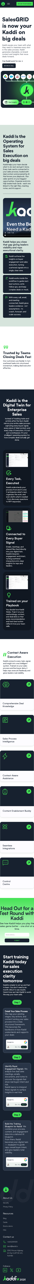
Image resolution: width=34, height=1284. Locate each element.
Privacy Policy (8, 1207)
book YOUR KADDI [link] (24, 4)
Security (6, 1203)
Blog (4, 1218)
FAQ (4, 1230)
